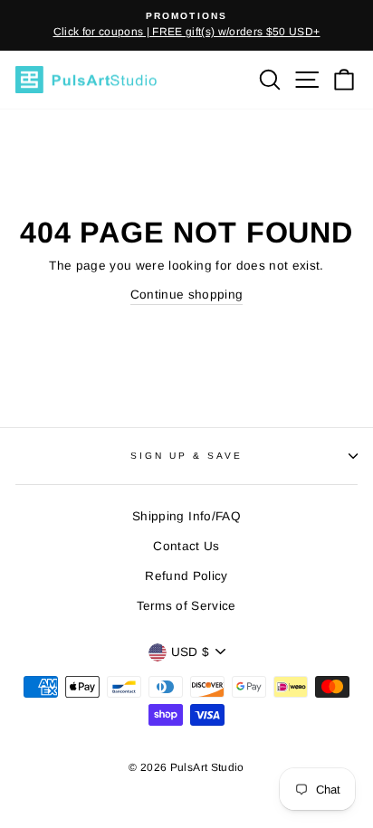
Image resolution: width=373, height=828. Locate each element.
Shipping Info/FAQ (186, 516)
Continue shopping (187, 294)
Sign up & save (187, 456)
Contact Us (186, 546)
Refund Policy (186, 576)
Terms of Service (186, 606)
